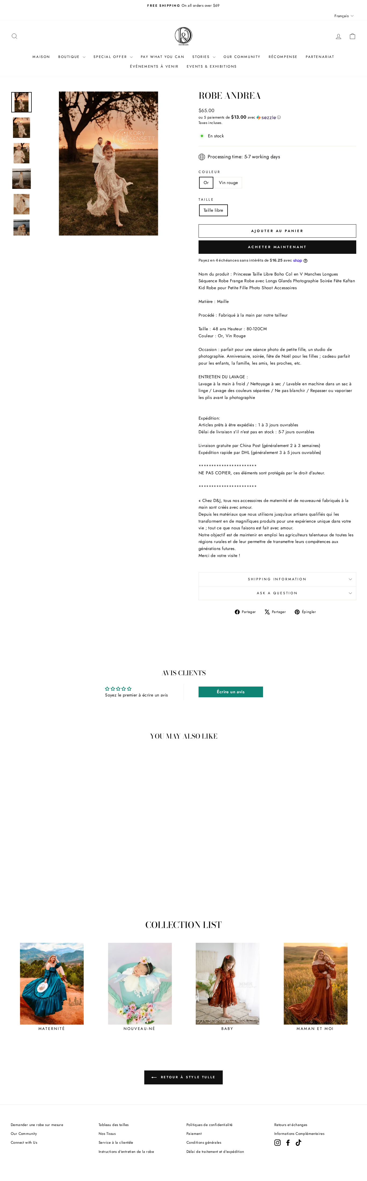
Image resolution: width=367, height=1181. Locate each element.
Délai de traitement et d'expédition (215, 1151)
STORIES (201, 56)
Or (206, 182)
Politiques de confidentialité (209, 1124)
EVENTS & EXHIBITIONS (212, 66)
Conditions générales (203, 1142)
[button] (277, 117)
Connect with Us (24, 1142)
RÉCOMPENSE (283, 56)
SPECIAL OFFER (110, 56)
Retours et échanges (290, 1124)
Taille (206, 199)
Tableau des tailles (114, 1124)
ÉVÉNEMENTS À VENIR (154, 66)
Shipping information (277, 579)
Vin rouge (228, 182)
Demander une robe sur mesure (37, 1124)
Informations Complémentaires (299, 1133)
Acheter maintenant (277, 247)
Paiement (194, 1133)
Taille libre (213, 210)
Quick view (51, 869)
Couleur (210, 171)
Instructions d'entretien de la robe (126, 1151)
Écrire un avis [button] (230, 692)
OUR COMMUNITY (242, 56)
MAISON (41, 56)
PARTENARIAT (320, 56)
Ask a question (277, 593)
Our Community (24, 1133)
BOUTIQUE (69, 56)
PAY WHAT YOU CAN (163, 56)
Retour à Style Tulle (187, 1077)
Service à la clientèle (116, 1142)
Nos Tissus (107, 1133)
